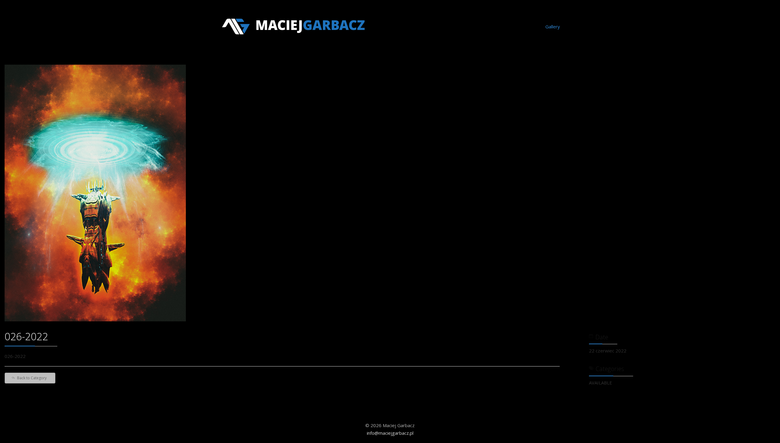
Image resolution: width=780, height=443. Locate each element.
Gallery (552, 26)
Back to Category (32, 377)
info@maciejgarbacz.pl (390, 433)
